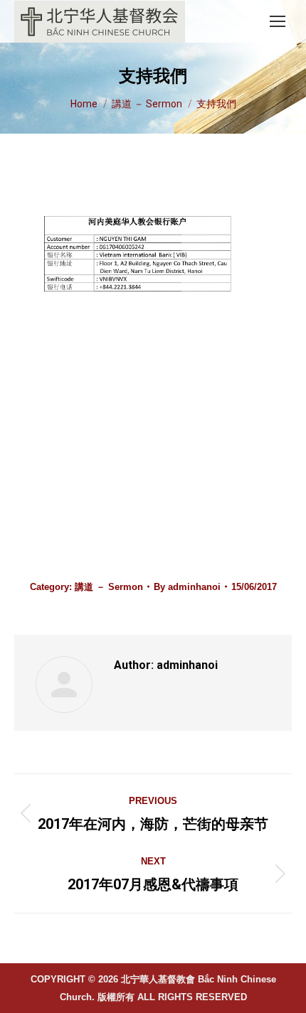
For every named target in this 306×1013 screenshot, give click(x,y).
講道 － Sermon (109, 586)
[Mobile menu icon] (277, 21)
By (187, 586)
